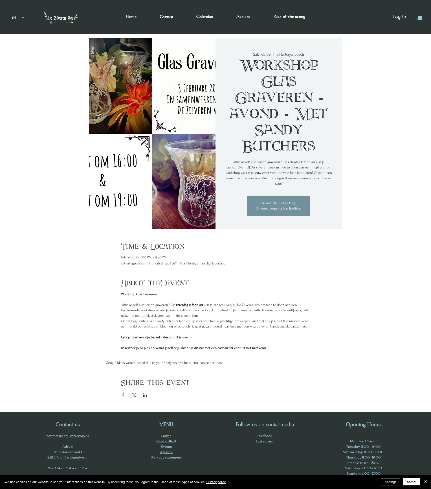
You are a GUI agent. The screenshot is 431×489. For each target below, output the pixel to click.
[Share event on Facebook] (123, 395)
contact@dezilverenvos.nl (67, 435)
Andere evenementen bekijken (278, 208)
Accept (411, 482)
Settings (390, 482)
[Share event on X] (134, 395)
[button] (289, 16)
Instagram (264, 441)
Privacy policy (216, 482)
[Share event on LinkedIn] (145, 395)
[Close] (425, 481)
